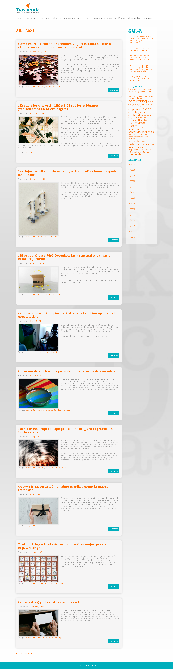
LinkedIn (131, 123)
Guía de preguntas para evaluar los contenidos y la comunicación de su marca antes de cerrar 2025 (140, 68)
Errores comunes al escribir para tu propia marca (141, 49)
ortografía (147, 136)
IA (47, 468)
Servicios (46, 18)
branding (133, 91)
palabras (133, 138)
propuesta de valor (145, 139)
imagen (131, 118)
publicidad (30, 152)
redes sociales (136, 147)
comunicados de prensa (37, 352)
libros (141, 120)
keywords (133, 120)
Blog (87, 18)
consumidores (135, 98)
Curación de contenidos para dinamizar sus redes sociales (66, 371)
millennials (132, 134)
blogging (132, 89)
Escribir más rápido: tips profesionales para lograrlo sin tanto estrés (65, 430)
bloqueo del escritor (145, 89)
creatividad (140, 104)
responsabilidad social (138, 150)
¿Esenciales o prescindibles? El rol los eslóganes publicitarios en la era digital (58, 107)
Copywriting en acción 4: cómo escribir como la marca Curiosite (63, 488)
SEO (151, 150)
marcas (140, 122)
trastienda (53, 237)
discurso (149, 104)
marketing (67, 410)
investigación (140, 118)
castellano (132, 94)
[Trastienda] (27, 8)
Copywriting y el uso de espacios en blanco (53, 602)
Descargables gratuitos (104, 18)
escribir (41, 87)
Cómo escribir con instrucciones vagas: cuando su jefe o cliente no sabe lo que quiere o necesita (64, 45)
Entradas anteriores (25, 654)
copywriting (31, 87)
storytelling (143, 152)
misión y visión (143, 134)
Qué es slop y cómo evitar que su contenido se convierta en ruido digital (140, 58)
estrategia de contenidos (49, 410)
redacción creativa (54, 87)
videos (144, 155)
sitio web (133, 152)
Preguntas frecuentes (129, 18)
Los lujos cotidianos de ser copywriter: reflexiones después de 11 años (67, 173)
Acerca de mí (32, 18)
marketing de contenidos (136, 130)
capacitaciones (147, 92)
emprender (43, 237)
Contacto (147, 18)
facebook (147, 116)
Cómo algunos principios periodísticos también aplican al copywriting (66, 315)
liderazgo (148, 120)
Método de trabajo (73, 18)
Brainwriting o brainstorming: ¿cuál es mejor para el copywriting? (63, 546)
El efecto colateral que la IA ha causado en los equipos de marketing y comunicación (141, 40)
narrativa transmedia (135, 136)
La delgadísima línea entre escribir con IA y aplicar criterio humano (140, 79)
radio (143, 141)
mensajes (148, 131)
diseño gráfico (44, 638)
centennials (142, 94)
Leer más (114, 90)
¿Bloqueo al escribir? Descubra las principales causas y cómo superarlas (64, 257)
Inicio (20, 18)
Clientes (57, 18)
